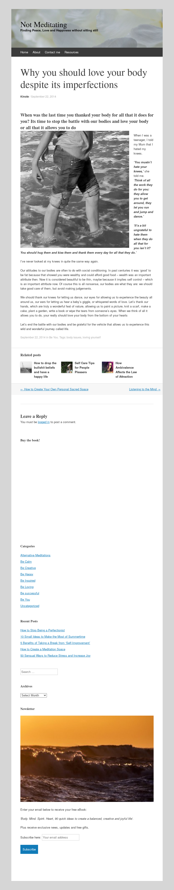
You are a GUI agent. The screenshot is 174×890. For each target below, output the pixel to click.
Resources (72, 52)
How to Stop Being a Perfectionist (42, 630)
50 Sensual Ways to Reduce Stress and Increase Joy (55, 655)
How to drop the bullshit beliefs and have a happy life (45, 370)
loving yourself (92, 337)
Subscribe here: (30, 837)
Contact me (52, 52)
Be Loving (27, 587)
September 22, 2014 (43, 96)
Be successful (29, 593)
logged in (44, 422)
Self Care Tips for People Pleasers (84, 367)
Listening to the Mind (144, 389)
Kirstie (24, 96)
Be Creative (28, 568)
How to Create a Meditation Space (42, 649)
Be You (53, 337)
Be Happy (26, 574)
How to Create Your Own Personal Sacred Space (54, 389)
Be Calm (26, 561)
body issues (74, 337)
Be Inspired (27, 580)
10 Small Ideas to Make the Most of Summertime (52, 636)
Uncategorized (29, 606)
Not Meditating (43, 24)
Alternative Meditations (35, 555)
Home (24, 52)
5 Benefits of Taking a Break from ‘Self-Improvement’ (55, 643)
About (36, 52)
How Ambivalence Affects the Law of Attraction (126, 370)
